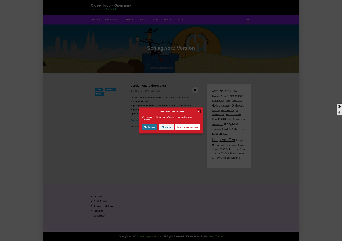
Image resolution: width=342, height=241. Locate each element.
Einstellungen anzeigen (188, 127)
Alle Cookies (149, 127)
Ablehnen (166, 127)
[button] (198, 111)
